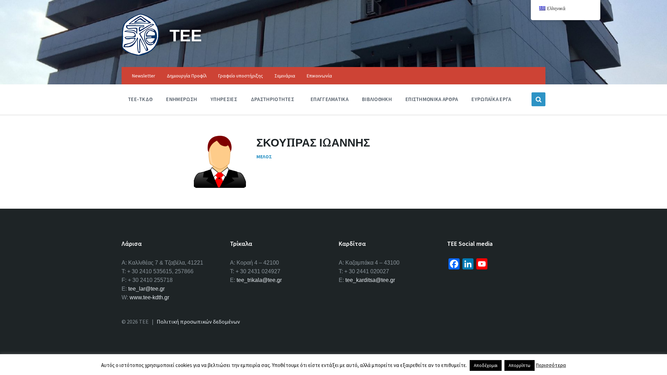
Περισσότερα (551, 365)
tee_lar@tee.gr (146, 289)
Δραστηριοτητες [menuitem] (272, 99)
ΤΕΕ (186, 35)
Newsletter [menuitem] (143, 76)
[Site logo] (140, 53)
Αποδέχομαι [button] (485, 365)
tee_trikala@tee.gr (259, 280)
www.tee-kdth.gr (149, 297)
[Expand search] (538, 99)
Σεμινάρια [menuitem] (284, 76)
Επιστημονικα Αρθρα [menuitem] (431, 99)
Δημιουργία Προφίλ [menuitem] (187, 76)
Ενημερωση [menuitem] (181, 99)
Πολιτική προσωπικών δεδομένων (198, 321)
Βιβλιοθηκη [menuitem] (377, 99)
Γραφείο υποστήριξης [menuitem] (240, 76)
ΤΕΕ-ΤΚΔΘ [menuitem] (140, 99)
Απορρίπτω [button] (519, 365)
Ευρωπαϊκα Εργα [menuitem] (491, 99)
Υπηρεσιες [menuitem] (224, 99)
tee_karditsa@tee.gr (370, 280)
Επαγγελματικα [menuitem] (329, 99)
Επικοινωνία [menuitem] (319, 76)
